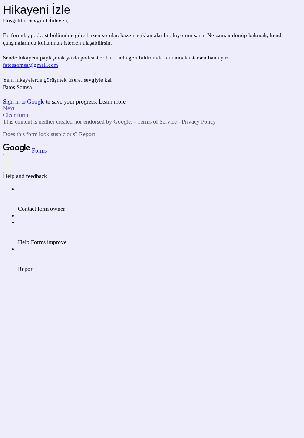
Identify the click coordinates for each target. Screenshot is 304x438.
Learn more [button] (112, 101)
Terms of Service (157, 121)
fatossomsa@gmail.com (30, 65)
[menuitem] (159, 199)
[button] (152, 108)
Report (87, 134)
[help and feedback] (6, 163)
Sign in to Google (23, 101)
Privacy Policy (199, 121)
